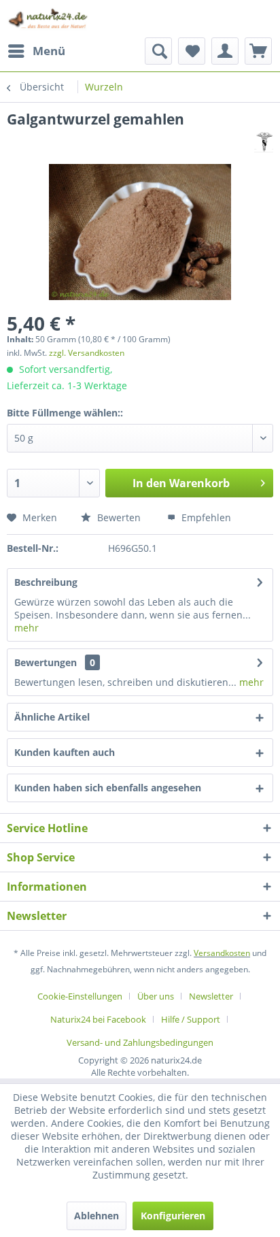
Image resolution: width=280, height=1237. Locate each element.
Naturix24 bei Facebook (98, 1019)
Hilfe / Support (190, 1019)
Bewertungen (45, 662)
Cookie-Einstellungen (79, 996)
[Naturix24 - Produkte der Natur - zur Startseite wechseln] (48, 19)
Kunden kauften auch (64, 752)
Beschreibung (45, 582)
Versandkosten (222, 953)
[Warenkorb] (258, 51)
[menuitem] (36, 51)
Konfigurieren (173, 1215)
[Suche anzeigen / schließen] (158, 51)
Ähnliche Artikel (52, 716)
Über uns (155, 996)
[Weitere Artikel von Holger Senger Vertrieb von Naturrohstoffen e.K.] (263, 140)
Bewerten (117, 517)
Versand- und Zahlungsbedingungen (140, 1042)
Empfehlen (205, 517)
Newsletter (211, 996)
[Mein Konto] (225, 51)
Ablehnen (96, 1215)
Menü (49, 51)
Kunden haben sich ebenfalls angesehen (107, 787)
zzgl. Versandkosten (86, 353)
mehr (26, 627)
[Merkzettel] (191, 51)
